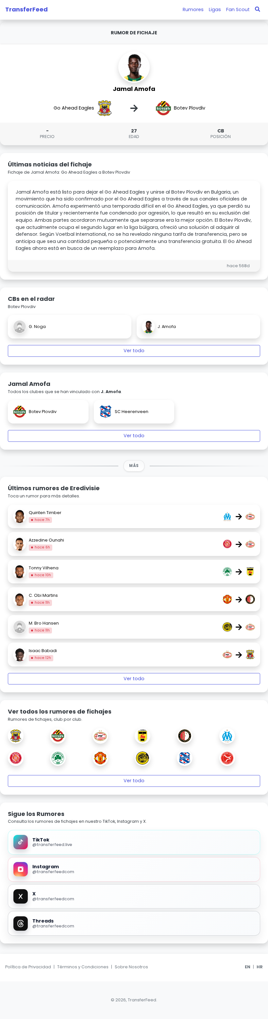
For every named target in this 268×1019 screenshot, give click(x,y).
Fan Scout (238, 9)
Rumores (193, 9)
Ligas (215, 9)
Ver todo (134, 350)
